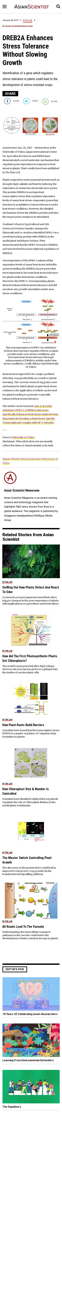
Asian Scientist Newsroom (19, 26)
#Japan (6, 458)
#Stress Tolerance (30, 458)
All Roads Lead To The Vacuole (23, 927)
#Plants (15, 458)
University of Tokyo (23, 437)
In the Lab (27, 20)
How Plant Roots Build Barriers (23, 725)
